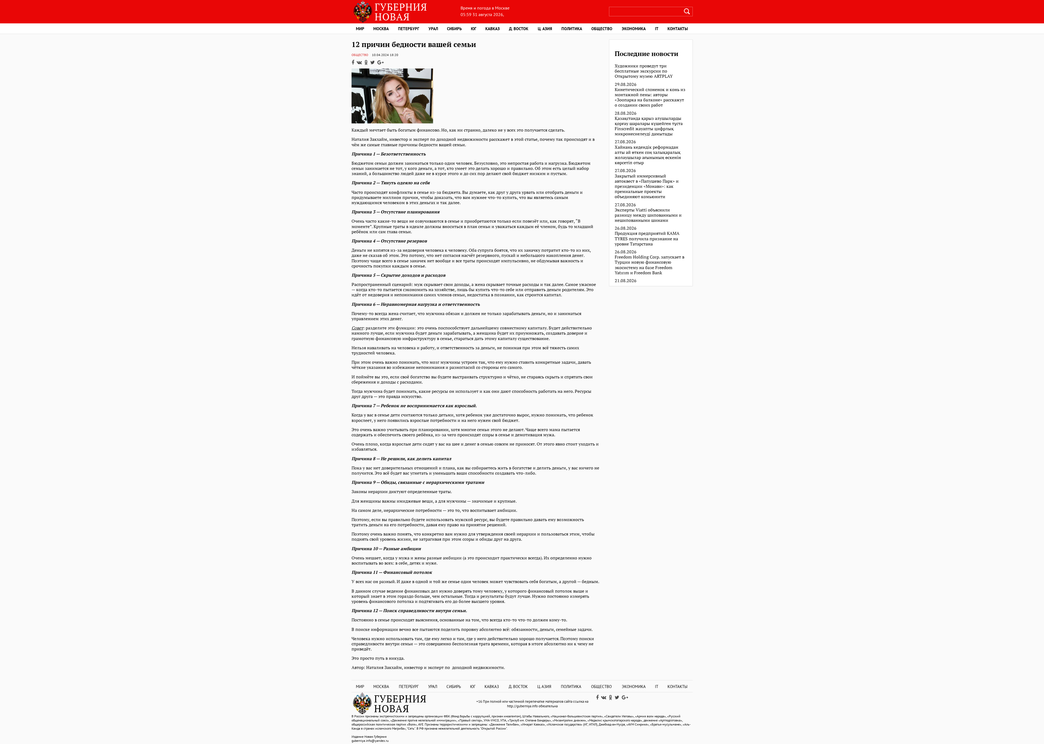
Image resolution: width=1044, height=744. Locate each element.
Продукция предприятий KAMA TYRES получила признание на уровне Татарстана (647, 239)
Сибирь (454, 28)
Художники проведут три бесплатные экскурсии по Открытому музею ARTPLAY (644, 71)
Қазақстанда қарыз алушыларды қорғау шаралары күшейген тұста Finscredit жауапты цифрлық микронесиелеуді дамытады (649, 126)
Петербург (408, 28)
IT (656, 28)
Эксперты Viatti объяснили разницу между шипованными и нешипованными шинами (648, 215)
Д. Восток (518, 28)
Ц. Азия (545, 28)
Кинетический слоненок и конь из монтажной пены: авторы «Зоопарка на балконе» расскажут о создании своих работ (650, 97)
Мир (360, 28)
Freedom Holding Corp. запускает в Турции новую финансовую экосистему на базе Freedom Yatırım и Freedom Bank (649, 264)
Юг (473, 28)
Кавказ (492, 28)
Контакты (677, 28)
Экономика (634, 28)
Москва (381, 28)
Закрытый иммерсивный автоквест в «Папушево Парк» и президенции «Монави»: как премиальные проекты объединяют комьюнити (647, 186)
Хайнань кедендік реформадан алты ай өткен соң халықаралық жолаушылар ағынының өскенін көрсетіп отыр (648, 155)
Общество (601, 28)
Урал (433, 28)
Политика (571, 28)
